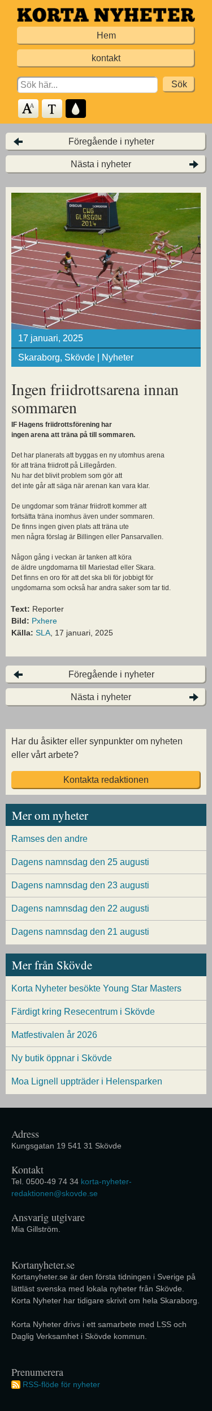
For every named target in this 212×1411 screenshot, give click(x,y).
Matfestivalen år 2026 (54, 1035)
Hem (106, 35)
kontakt (106, 58)
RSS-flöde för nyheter (61, 1384)
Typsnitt (52, 109)
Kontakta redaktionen (106, 780)
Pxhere (44, 620)
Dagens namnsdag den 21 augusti (80, 932)
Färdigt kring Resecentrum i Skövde (83, 1011)
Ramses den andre (49, 839)
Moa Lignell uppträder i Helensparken (86, 1081)
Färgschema (76, 109)
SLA (43, 632)
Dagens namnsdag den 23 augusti (80, 885)
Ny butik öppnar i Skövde (61, 1058)
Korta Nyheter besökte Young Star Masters (96, 988)
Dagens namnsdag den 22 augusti (80, 908)
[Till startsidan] (106, 14)
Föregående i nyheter (111, 141)
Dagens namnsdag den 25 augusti (80, 862)
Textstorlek (29, 109)
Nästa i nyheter (101, 164)
